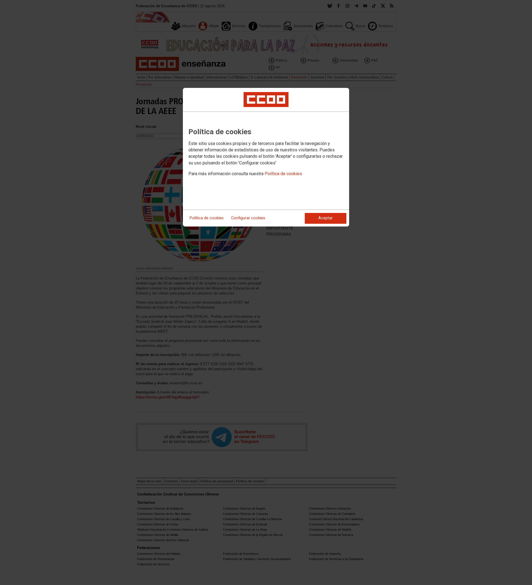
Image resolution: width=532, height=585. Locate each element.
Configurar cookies (248, 218)
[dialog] (266, 157)
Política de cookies (283, 173)
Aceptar (325, 218)
